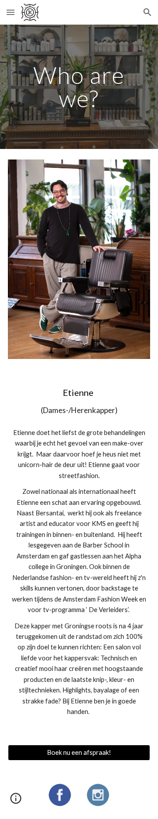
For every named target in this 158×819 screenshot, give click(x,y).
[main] (79, 87)
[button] (10, 12)
